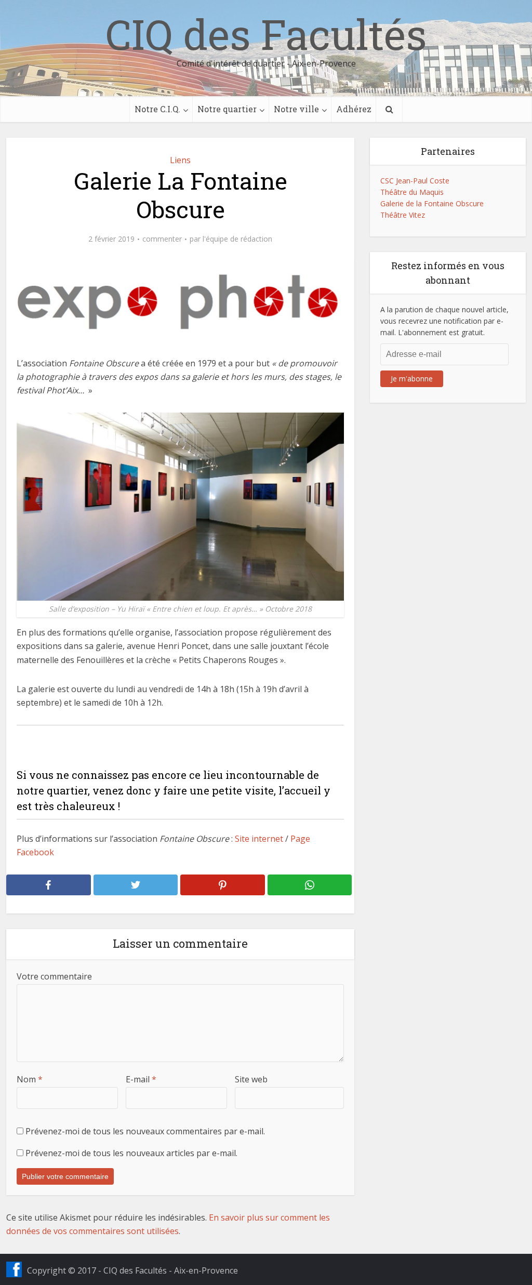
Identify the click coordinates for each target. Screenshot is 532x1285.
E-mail (141, 1079)
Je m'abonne (412, 378)
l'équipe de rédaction (237, 239)
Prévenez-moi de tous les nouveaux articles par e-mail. (131, 1153)
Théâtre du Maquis (412, 192)
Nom (30, 1079)
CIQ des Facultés (266, 34)
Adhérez (353, 108)
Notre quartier (227, 108)
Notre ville (296, 108)
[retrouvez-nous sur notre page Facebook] (14, 1269)
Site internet (259, 838)
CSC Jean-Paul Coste (414, 181)
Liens (180, 160)
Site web (251, 1079)
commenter (162, 239)
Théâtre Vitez (402, 215)
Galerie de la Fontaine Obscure (432, 203)
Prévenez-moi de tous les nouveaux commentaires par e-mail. (145, 1131)
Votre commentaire (54, 976)
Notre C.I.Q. (157, 108)
